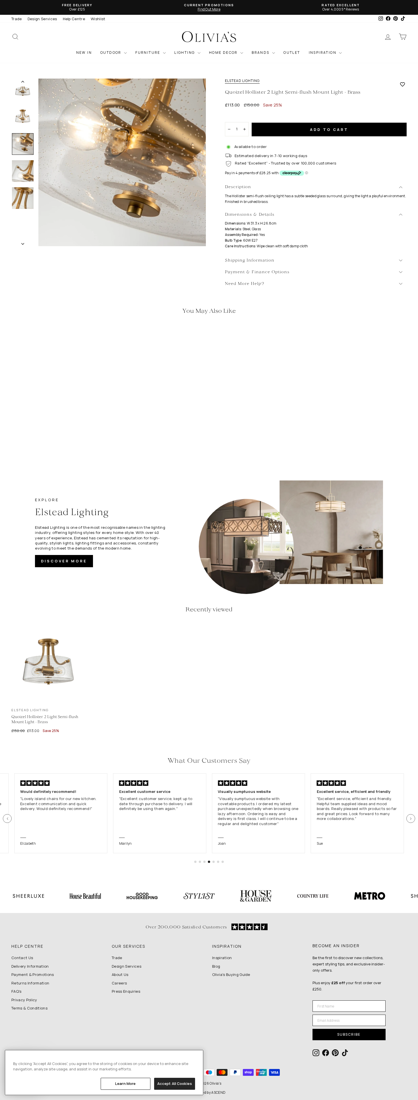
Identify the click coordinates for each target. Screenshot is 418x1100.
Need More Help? (244, 284)
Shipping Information (249, 260)
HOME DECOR (224, 52)
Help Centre (74, 18)
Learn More (125, 1083)
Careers (119, 983)
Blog (216, 966)
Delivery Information (30, 966)
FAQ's (16, 991)
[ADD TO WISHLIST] (402, 84)
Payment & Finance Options (257, 272)
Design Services (42, 18)
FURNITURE (148, 52)
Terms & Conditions (29, 1008)
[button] (7, 818)
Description (238, 187)
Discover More (64, 561)
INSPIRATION (323, 52)
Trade (16, 18)
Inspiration (222, 957)
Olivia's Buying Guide (231, 974)
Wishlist (98, 18)
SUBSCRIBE (349, 1034)
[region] (104, 1072)
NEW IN (84, 52)
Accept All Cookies (174, 1083)
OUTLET (292, 52)
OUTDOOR (111, 52)
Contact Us (22, 957)
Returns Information (30, 983)
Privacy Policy (24, 999)
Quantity (236, 117)
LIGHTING (185, 52)
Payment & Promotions (32, 974)
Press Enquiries (126, 991)
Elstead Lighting (242, 81)
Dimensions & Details (249, 215)
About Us (120, 974)
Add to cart (329, 129)
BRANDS (261, 52)
